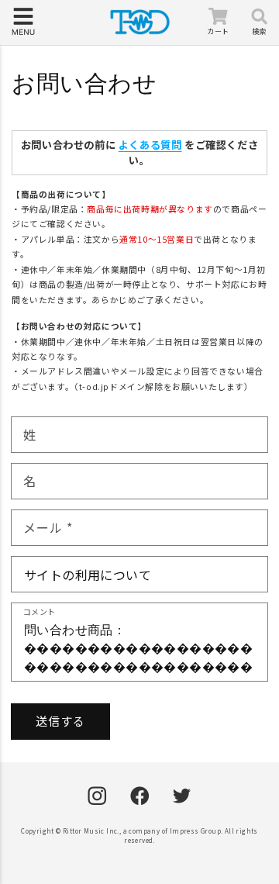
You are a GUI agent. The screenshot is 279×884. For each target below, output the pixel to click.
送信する (60, 721)
